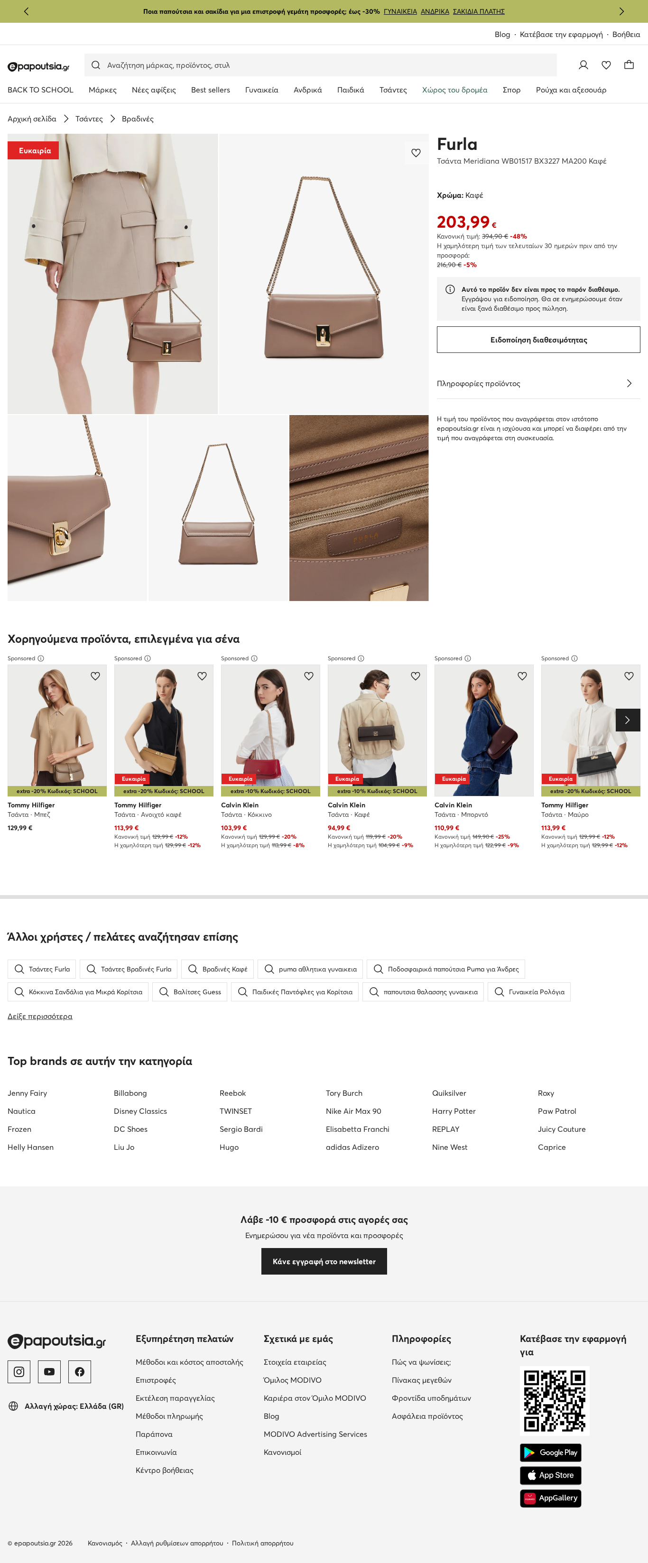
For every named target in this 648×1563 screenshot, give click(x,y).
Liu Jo (124, 1147)
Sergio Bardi (241, 1129)
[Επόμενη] (621, 11)
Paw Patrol (557, 1111)
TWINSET (236, 1111)
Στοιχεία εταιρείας (324, 1362)
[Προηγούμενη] (26, 11)
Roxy (546, 1093)
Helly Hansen (31, 1147)
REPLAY (446, 1129)
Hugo (229, 1147)
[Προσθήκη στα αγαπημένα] (417, 152)
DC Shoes (131, 1129)
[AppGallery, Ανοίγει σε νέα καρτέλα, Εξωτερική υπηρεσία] (551, 1498)
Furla (457, 143)
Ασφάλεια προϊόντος (452, 1416)
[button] (113, 274)
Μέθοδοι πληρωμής (196, 1416)
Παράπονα (194, 1434)
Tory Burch (344, 1093)
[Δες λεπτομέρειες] (629, 383)
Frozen (19, 1129)
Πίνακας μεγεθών (452, 1380)
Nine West (450, 1147)
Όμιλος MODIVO (324, 1380)
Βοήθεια (626, 34)
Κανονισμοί (322, 1452)
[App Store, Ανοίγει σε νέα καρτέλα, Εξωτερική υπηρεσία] (551, 1475)
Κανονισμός (105, 1543)
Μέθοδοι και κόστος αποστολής (196, 1362)
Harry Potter (454, 1111)
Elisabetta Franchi (357, 1129)
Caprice (552, 1147)
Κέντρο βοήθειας (196, 1470)
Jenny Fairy (27, 1093)
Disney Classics (140, 1111)
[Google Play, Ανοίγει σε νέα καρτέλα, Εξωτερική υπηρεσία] (551, 1452)
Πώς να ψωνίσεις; (452, 1362)
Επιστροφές (196, 1380)
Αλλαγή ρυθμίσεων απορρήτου (177, 1543)
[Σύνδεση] (583, 65)
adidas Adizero (352, 1147)
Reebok (233, 1093)
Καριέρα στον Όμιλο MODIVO (324, 1398)
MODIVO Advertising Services (324, 1434)
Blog (507, 34)
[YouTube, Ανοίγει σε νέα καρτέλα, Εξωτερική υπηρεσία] (49, 1371)
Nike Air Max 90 (353, 1111)
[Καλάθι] (629, 65)
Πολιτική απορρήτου (263, 1543)
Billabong (130, 1093)
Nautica (22, 1111)
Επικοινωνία (196, 1452)
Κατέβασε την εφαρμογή (566, 34)
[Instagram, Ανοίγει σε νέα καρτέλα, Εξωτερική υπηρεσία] (19, 1371)
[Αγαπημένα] (606, 65)
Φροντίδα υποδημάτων (452, 1398)
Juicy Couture (562, 1129)
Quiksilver (449, 1093)
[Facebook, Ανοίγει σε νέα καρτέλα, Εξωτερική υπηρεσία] (79, 1371)
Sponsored (21, 658)
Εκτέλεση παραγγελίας (196, 1398)
